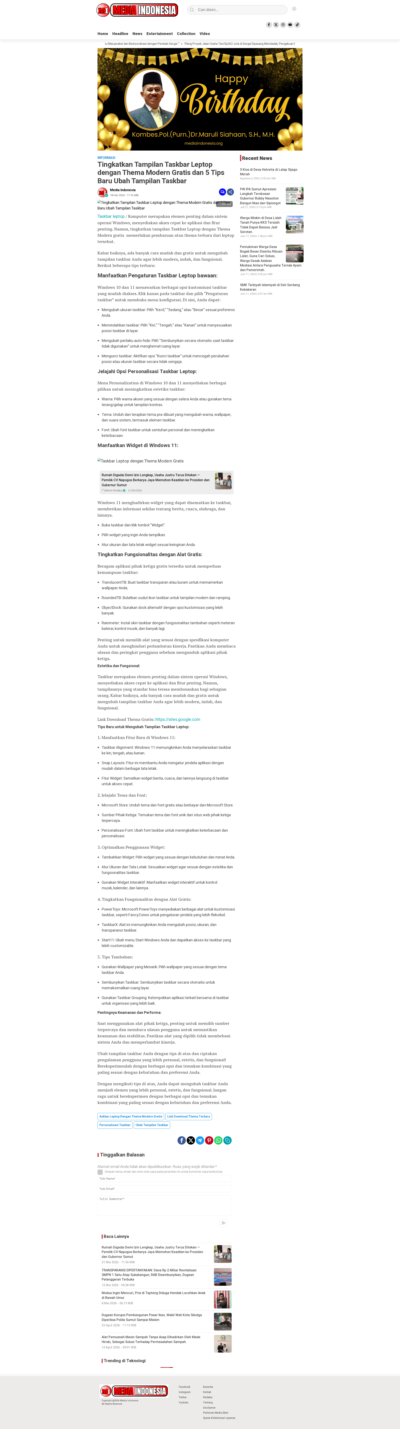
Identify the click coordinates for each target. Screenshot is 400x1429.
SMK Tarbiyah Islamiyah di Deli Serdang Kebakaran (270, 287)
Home (103, 34)
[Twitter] (276, 25)
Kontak (207, 1392)
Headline (120, 34)
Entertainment (159, 34)
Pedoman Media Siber (215, 1413)
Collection (186, 34)
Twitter (183, 1397)
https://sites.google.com (177, 719)
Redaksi (207, 1397)
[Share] (230, 192)
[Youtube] (290, 25)
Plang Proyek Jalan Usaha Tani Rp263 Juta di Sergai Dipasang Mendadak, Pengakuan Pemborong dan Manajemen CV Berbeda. (231, 44)
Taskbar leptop (111, 216)
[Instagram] (283, 25)
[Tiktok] (297, 25)
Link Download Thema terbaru (188, 1116)
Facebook (184, 1387)
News (137, 34)
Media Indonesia (123, 190)
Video (205, 34)
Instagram (185, 1392)
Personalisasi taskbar (115, 1125)
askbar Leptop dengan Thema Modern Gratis (130, 1116)
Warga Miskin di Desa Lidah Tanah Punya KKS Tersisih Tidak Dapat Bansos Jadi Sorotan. (260, 225)
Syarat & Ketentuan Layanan (219, 1418)
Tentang (208, 1402)
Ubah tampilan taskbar (152, 1125)
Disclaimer (209, 1408)
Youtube (183, 1402)
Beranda (208, 1387)
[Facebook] (269, 25)
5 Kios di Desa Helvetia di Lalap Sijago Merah (268, 172)
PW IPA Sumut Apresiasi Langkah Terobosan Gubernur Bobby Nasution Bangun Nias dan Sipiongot (260, 196)
